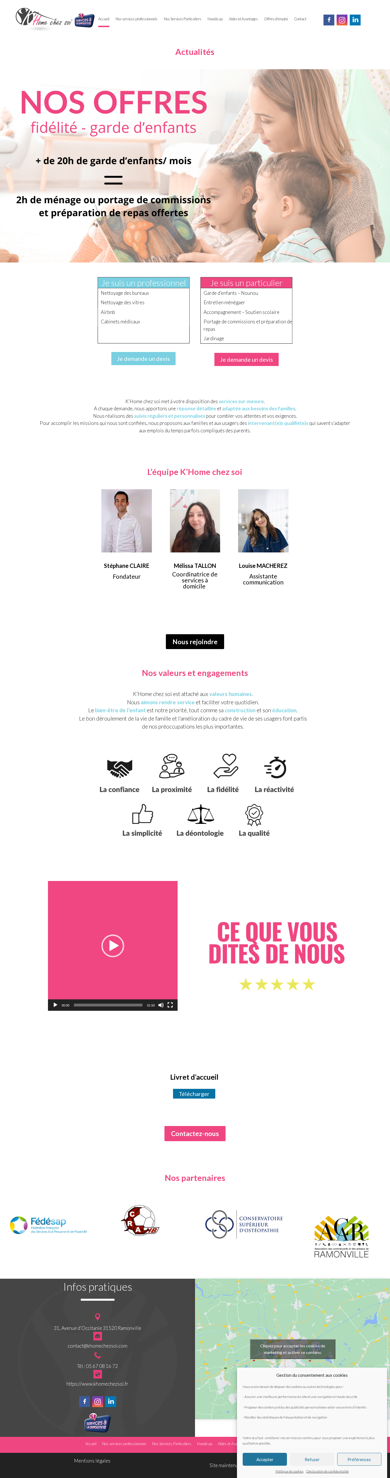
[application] (113, 946)
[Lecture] (55, 1005)
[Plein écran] (170, 1005)
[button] (8, 165)
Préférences (359, 1459)
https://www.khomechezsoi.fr (97, 1384)
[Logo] (44, 21)
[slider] (108, 1005)
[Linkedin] (355, 21)
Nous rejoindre (195, 642)
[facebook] (328, 21)
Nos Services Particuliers (182, 19)
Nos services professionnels (137, 19)
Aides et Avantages (243, 19)
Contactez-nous (195, 1133)
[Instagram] (342, 21)
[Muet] (161, 1005)
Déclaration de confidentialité (327, 1471)
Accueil (103, 19)
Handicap (215, 19)
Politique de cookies (289, 1471)
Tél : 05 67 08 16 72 (97, 1366)
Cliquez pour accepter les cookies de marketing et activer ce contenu (292, 1349)
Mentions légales (92, 1461)
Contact (300, 19)
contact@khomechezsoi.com (97, 1346)
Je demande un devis (143, 358)
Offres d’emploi (276, 19)
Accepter (265, 1459)
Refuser (312, 1459)
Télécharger (194, 1093)
